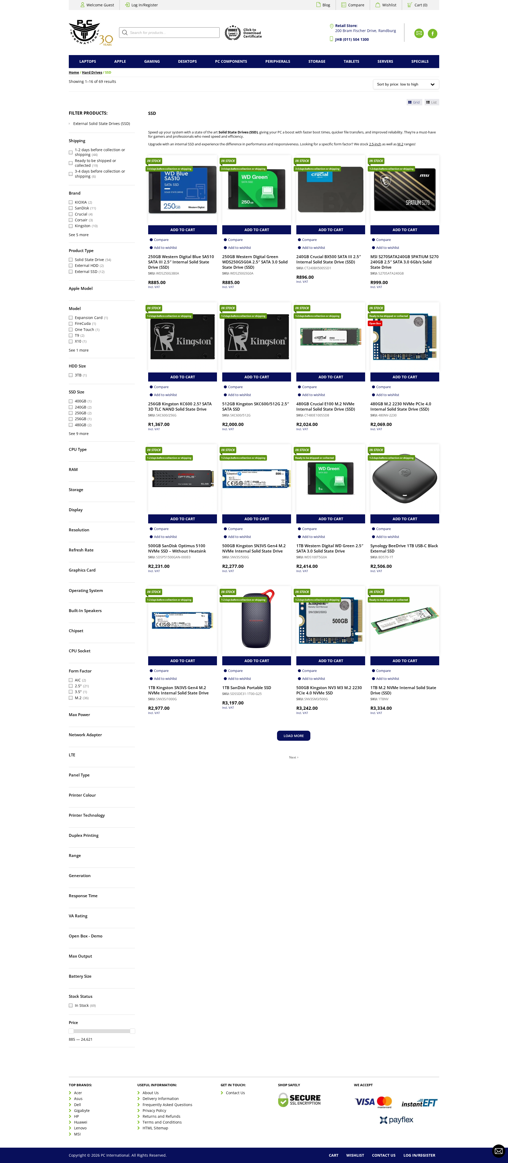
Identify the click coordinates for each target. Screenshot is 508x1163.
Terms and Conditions (162, 1122)
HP (76, 1116)
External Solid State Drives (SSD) (101, 123)
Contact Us (235, 1092)
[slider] (71, 1031)
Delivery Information (161, 1098)
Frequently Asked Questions (167, 1104)
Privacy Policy (154, 1110)
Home (74, 72)
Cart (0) (421, 4)
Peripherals (277, 61)
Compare (356, 4)
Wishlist (389, 4)
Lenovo (80, 1127)
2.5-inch (375, 144)
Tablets (351, 61)
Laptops (87, 61)
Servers (385, 61)
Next (292, 757)
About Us (151, 1092)
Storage (317, 61)
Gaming (152, 61)
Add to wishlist (165, 247)
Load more (294, 735)
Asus (78, 1098)
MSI (77, 1133)
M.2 (400, 144)
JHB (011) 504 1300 (352, 39)
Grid (416, 102)
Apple (120, 61)
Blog (326, 4)
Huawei (80, 1122)
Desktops (187, 61)
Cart (333, 1155)
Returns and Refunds (161, 1116)
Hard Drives (92, 72)
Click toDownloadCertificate (252, 33)
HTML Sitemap (155, 1127)
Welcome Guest (100, 4)
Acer (78, 1092)
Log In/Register (144, 4)
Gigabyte (82, 1110)
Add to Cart (182, 229)
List (433, 102)
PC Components (231, 61)
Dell (77, 1104)
